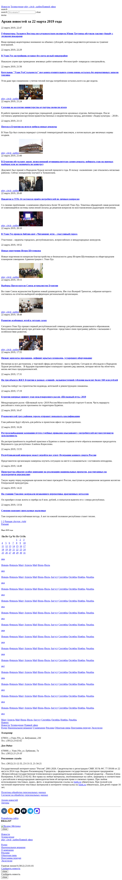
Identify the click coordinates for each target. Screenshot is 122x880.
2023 (3, 595)
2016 (3, 678)
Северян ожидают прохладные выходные (23, 510)
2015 (3, 690)
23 (21, 549)
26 (6, 553)
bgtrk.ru (77, 782)
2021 (3, 619)
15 (17, 546)
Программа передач (81, 728)
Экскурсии (97, 728)
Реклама (50, 728)
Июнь (41, 565)
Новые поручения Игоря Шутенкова (21, 250)
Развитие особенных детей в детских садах (24, 320)
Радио (4, 728)
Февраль (13, 565)
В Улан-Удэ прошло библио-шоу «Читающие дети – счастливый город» (39, 234)
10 (24, 543)
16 (21, 546)
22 (17, 549)
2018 (3, 654)
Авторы (5, 802)
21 (13, 549)
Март (21, 565)
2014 (3, 702)
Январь (5, 565)
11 (3, 546)
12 (6, 546)
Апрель (28, 565)
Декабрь (90, 577)
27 (10, 553)
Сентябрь (63, 577)
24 (24, 549)
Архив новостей (9, 800)
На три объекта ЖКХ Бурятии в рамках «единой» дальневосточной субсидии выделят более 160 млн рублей (59, 380)
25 (3, 553)
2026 (3, 559)
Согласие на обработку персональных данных (24, 795)
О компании (39, 728)
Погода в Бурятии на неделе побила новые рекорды (29, 126)
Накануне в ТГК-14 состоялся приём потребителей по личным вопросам (40, 199)
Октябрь (73, 577)
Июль (47, 565)
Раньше (15, 521)
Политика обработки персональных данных (23, 792)
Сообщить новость (10, 868)
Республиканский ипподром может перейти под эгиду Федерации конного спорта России (48, 455)
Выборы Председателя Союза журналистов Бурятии (29, 285)
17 (24, 546)
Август (54, 577)
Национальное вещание (20, 728)
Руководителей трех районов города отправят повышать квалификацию (40, 416)
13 (10, 546)
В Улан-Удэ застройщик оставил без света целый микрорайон (34, 55)
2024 (3, 583)
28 (13, 553)
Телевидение (17, 6)
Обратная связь (62, 728)
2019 (3, 642)
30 (21, 553)
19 (6, 549)
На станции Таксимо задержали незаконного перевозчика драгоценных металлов (45, 494)
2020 (3, 631)
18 (3, 549)
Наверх (5, 722)
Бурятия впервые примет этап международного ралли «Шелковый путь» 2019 (43, 397)
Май (35, 565)
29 (17, 553)
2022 (3, 607)
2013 (3, 714)
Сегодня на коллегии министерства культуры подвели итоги (34, 107)
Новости (5, 6)
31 (24, 553)
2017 (3, 666)
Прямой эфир (40, 6)
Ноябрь (81, 577)
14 (13, 546)
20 (10, 549)
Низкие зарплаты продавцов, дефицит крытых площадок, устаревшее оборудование (46, 358)
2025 (3, 571)
